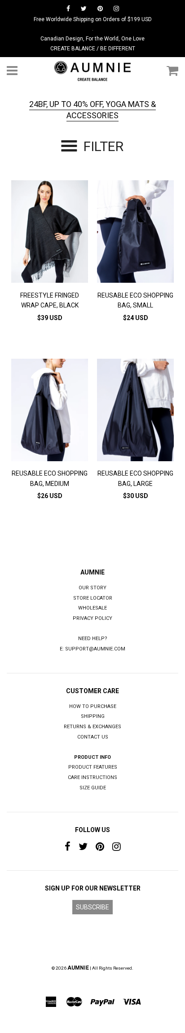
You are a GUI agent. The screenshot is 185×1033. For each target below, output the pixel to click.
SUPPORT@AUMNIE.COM (95, 649)
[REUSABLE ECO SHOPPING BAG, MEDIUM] (49, 411)
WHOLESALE (92, 608)
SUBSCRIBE (92, 907)
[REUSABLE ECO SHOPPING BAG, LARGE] (135, 411)
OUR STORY (92, 588)
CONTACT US (92, 737)
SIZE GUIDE (92, 788)
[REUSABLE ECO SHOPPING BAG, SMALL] (135, 232)
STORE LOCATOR (92, 598)
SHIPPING (93, 716)
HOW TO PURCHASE (92, 706)
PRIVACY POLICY (92, 618)
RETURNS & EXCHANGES (92, 727)
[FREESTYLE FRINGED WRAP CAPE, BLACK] (49, 232)
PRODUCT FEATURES (92, 767)
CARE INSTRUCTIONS (92, 777)
